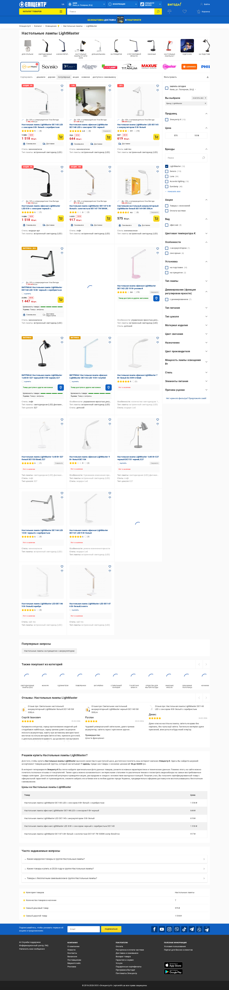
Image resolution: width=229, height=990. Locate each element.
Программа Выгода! (125, 970)
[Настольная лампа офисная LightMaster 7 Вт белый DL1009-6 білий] (138, 353)
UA (63, 4)
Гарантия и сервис (125, 960)
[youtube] (162, 929)
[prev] (199, 664)
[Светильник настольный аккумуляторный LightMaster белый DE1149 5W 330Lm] (138, 182)
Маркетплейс (74, 963)
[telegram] (192, 929)
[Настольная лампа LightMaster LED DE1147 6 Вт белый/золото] (90, 582)
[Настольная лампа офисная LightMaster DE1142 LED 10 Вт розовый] (138, 264)
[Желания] (185, 11)
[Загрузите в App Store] (173, 965)
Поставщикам (74, 960)
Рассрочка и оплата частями (130, 950)
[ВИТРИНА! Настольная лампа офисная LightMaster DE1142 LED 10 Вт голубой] (90, 353)
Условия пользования (175, 946)
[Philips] (209, 66)
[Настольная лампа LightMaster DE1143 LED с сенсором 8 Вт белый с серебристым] (43, 101)
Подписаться (111, 929)
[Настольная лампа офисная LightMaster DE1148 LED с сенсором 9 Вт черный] (90, 101)
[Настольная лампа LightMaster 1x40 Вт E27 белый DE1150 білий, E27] (43, 435)
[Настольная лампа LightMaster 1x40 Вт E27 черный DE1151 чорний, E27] (138, 435)
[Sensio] (49, 66)
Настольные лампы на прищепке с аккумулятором (49, 651)
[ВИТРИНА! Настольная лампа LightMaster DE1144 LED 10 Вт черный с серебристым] (43, 264)
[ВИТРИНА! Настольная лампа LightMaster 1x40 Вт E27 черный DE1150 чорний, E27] (43, 353)
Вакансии (72, 956)
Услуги (119, 963)
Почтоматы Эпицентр (126, 973)
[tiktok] (184, 929)
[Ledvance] (189, 66)
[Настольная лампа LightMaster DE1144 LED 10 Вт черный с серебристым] (43, 508)
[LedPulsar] (169, 66)
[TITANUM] (129, 66)
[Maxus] (149, 66)
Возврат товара (123, 956)
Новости (71, 950)
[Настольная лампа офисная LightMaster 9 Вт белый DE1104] (90, 435)
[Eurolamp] (109, 66)
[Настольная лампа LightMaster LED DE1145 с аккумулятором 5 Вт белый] (138, 101)
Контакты (72, 953)
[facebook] (154, 929)
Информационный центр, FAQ (33, 945)
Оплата (119, 946)
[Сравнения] (169, 11)
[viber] (177, 929)
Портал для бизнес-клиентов (178, 950)
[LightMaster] (29, 66)
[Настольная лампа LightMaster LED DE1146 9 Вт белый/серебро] (43, 582)
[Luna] (69, 66)
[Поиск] (158, 11)
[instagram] (169, 929)
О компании (73, 946)
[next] (206, 664)
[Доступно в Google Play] (173, 972)
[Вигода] (174, 4)
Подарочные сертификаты (128, 966)
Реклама (71, 966)
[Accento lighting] (89, 66)
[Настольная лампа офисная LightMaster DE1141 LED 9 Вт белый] (90, 508)
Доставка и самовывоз (127, 953)
